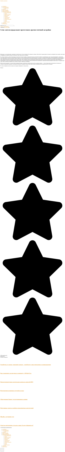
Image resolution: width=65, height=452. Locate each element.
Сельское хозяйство (7, 19)
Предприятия (6, 27)
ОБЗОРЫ (4, 9)
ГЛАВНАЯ (4, 6)
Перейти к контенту (3, 0)
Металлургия (6, 15)
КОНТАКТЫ (4, 23)
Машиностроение (7, 14)
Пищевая (6, 16)
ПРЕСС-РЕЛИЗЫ (5, 10)
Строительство (7, 17)
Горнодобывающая (7, 12)
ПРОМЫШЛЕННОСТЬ (6, 11)
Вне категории (7, 21)
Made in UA (6, 8)
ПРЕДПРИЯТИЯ (5, 7)
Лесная (5, 13)
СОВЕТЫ (4, 22)
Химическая (6, 18)
